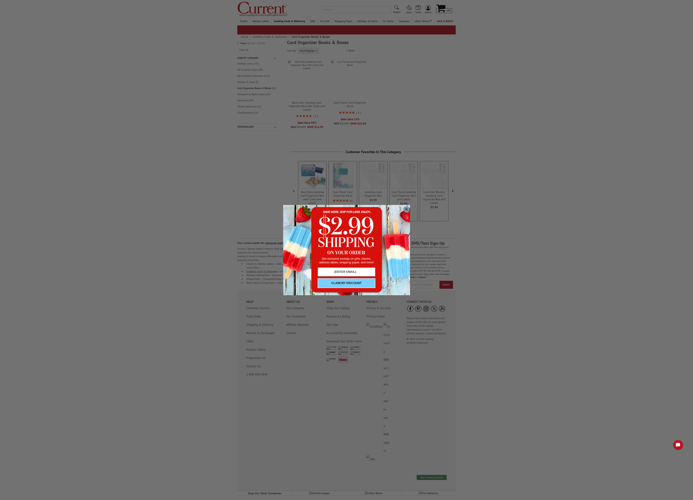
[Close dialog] (406, 209)
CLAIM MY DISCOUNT (346, 283)
